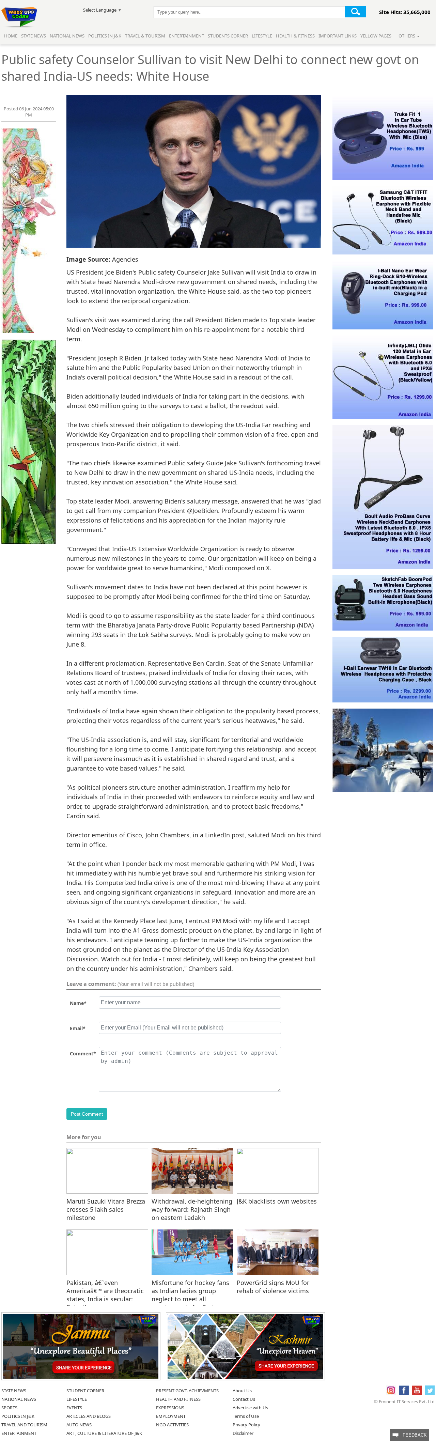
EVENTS (74, 1408)
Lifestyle (262, 36)
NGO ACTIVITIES (172, 1425)
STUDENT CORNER (85, 1391)
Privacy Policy (246, 1425)
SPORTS (9, 1408)
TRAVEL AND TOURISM (24, 1425)
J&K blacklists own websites (277, 1201)
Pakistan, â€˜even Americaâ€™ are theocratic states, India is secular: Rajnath (105, 1290)
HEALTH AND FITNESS (178, 1399)
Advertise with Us (250, 1408)
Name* (78, 1003)
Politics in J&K (105, 36)
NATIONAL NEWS (18, 1399)
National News (67, 36)
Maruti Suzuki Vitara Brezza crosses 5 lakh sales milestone (105, 1209)
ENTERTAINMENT (18, 1433)
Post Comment (87, 1114)
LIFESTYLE (76, 1399)
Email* (77, 1028)
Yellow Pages (375, 36)
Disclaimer (243, 1433)
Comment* (83, 1053)
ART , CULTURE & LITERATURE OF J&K (104, 1433)
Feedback (413, 1435)
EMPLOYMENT (171, 1416)
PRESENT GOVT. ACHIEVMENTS (187, 1391)
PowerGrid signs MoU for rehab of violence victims (273, 1287)
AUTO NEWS (79, 1425)
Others (407, 36)
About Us (242, 1391)
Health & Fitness (295, 36)
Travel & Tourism (145, 36)
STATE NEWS (13, 1391)
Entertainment (186, 36)
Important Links (337, 36)
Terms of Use (246, 1416)
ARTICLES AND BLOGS (88, 1416)
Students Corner (228, 36)
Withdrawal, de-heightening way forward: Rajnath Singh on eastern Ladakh (192, 1209)
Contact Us (244, 1399)
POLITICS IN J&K (17, 1416)
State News (33, 36)
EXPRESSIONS (170, 1408)
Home (10, 36)
